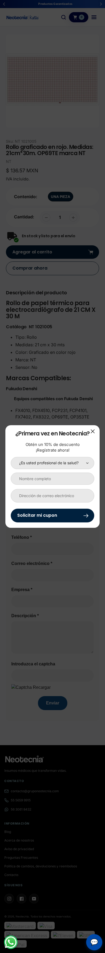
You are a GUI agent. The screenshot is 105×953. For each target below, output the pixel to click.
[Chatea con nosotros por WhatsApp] (11, 942)
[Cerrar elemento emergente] (92, 431)
